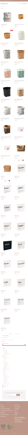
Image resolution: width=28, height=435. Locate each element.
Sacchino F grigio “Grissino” (4, 24)
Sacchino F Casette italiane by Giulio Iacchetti (19, 80)
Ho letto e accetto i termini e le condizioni (14, 396)
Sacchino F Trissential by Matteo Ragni (5, 99)
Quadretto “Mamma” (17, 176)
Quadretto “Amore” (3, 234)
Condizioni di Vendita (5, 408)
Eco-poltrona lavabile (17, 155)
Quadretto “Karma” (3, 271)
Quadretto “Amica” (17, 196)
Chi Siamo (17, 405)
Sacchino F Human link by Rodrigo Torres (19, 43)
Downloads (3, 416)
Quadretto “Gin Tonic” (17, 309)
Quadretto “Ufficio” (17, 215)
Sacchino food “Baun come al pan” (5, 43)
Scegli (16, 156)
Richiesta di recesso (5, 414)
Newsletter (17, 408)
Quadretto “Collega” (3, 215)
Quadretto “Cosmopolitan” (4, 309)
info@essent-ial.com (18, 420)
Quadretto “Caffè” (3, 290)
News (16, 410)
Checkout (3, 407)
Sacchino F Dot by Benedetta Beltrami (5, 118)
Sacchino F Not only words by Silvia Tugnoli (19, 118)
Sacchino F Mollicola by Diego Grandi (19, 99)
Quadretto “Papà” (3, 196)
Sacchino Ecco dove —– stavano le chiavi (19, 24)
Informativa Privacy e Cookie (7, 410)
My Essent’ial (17, 407)
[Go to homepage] (4, 3)
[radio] (18, 160)
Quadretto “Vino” (16, 290)
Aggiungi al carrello (3, 25)
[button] (24, 3)
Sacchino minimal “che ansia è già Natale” (5, 155)
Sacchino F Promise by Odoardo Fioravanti (5, 80)
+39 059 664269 (19, 419)
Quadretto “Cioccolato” (17, 271)
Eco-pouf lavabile (3, 176)
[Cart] (19, 3)
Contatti (16, 412)
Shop (2, 405)
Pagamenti (3, 412)
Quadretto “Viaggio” (17, 234)
